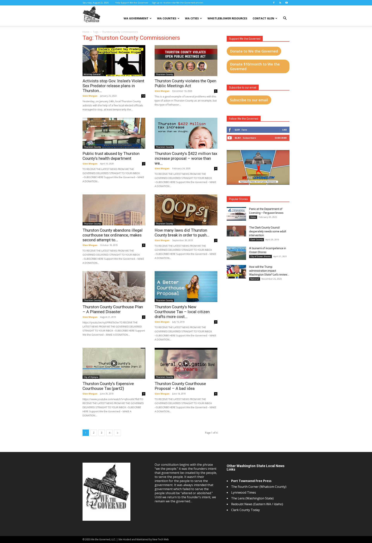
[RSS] (280, 2)
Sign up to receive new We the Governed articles (177, 2)
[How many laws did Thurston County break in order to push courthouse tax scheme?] (186, 209)
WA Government (136, 18)
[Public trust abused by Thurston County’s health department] (114, 133)
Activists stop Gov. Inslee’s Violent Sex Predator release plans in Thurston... (113, 86)
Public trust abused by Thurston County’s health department (111, 156)
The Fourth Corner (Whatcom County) (258, 487)
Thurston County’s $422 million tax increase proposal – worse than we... (186, 158)
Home (86, 32)
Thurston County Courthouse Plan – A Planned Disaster (113, 309)
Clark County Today (245, 510)
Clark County (256, 239)
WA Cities (192, 18)
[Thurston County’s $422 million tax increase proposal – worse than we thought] (186, 133)
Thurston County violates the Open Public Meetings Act (185, 83)
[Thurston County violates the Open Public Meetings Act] (186, 60)
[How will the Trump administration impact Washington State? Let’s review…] (236, 271)
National (254, 279)
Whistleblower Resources (227, 18)
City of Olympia (91, 377)
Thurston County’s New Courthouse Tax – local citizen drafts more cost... (182, 312)
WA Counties (166, 18)
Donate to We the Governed (254, 51)
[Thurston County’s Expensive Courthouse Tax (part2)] (114, 363)
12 (143, 96)
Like (284, 129)
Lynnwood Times (244, 492)
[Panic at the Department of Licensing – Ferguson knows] (236, 214)
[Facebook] (274, 2)
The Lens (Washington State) (252, 498)
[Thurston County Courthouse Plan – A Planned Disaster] (114, 286)
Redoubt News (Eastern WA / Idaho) (257, 504)
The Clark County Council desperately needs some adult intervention (267, 231)
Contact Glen (263, 18)
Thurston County (164, 74)
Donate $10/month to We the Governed (255, 66)
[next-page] (117, 433)
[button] (284, 19)
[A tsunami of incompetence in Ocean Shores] (236, 253)
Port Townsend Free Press (251, 481)
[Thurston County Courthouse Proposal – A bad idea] (186, 363)
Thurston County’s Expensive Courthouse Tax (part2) (108, 386)
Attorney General (92, 74)
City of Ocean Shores (260, 256)
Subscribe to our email (249, 100)
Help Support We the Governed (131, 2)
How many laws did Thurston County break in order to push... (182, 232)
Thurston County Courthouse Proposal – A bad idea (180, 386)
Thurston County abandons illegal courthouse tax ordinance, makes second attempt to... (113, 235)
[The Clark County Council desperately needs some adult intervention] (236, 231)
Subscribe (281, 137)
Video (253, 217)
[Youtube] (286, 2)
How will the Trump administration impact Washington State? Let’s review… (269, 270)
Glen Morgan (90, 95)
